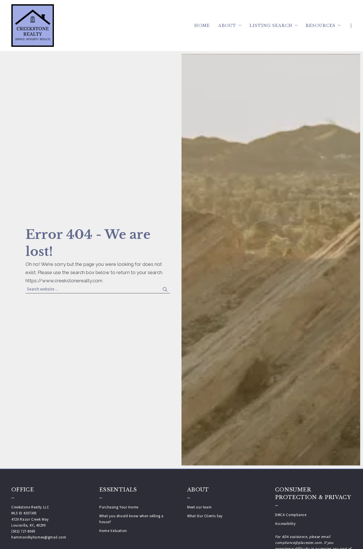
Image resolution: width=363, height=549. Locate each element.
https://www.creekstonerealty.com (64, 280)
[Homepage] (32, 25)
